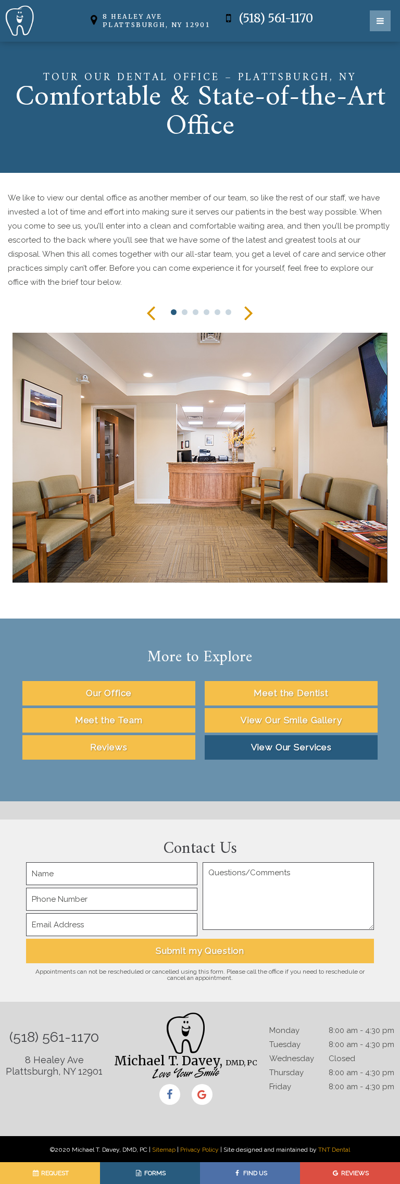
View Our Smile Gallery (291, 720)
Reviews (109, 747)
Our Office (109, 693)
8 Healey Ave (156, 20)
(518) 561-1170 (274, 19)
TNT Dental (334, 1149)
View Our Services (291, 747)
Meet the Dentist (291, 693)
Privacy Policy (199, 1149)
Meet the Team (109, 720)
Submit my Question (200, 951)
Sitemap (164, 1149)
